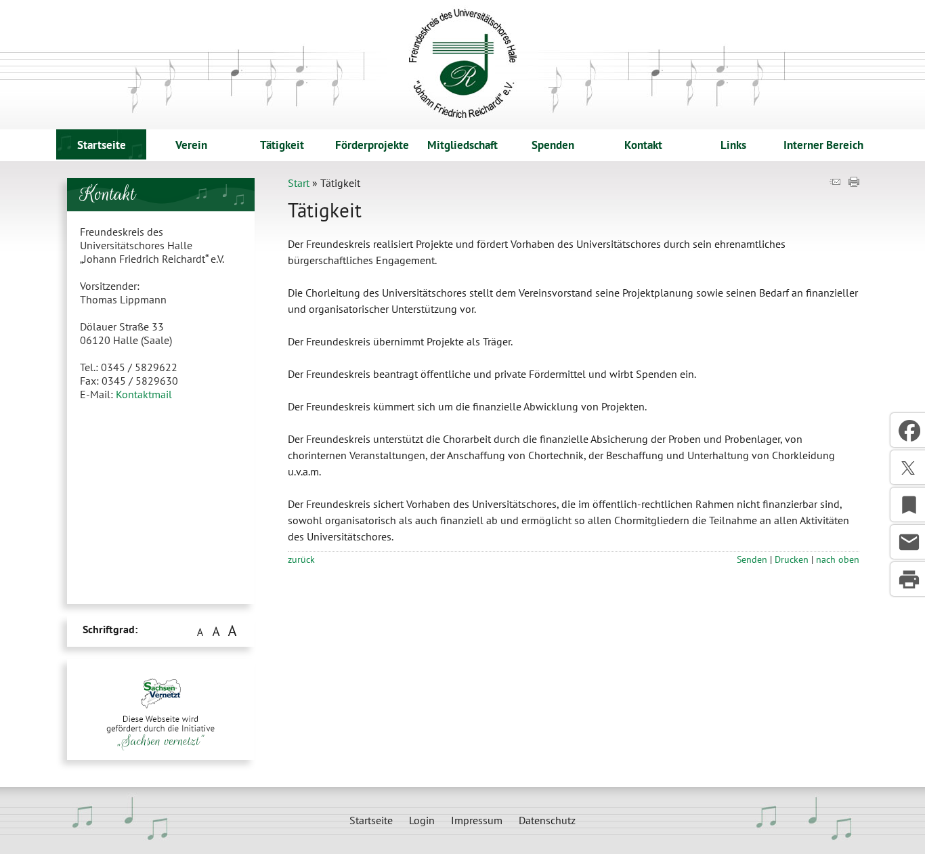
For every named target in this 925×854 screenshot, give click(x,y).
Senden (752, 559)
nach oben (837, 559)
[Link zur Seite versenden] (835, 183)
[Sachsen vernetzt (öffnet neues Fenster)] (156, 766)
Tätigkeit (282, 144)
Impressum (476, 820)
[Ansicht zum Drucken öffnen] (853, 183)
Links (733, 144)
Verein (191, 144)
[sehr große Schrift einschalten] (232, 630)
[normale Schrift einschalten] (200, 630)
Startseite (101, 144)
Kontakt (643, 144)
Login (422, 820)
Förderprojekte (372, 144)
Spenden (553, 144)
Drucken (792, 559)
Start (298, 183)
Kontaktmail (144, 394)
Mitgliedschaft (462, 144)
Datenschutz (547, 820)
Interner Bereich (823, 144)
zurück (301, 559)
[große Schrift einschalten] (216, 630)
